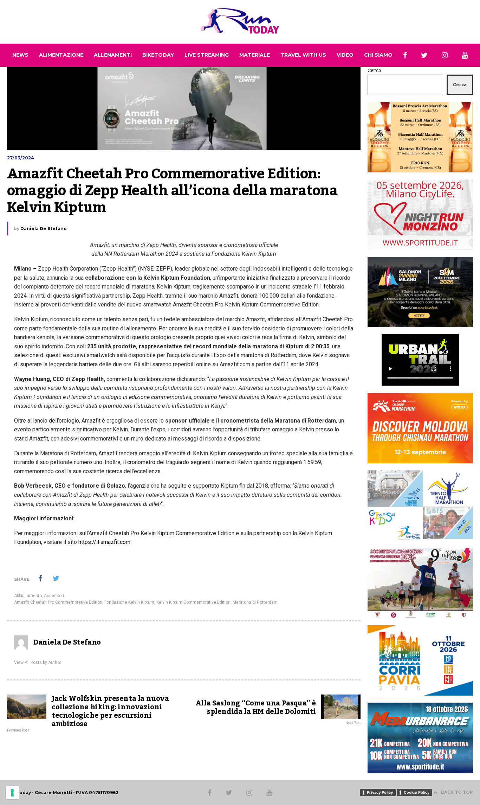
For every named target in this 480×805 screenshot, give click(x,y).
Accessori (54, 595)
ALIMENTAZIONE (61, 55)
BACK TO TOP (457, 792)
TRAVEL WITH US (303, 55)
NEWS (20, 55)
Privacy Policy (380, 792)
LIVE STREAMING (206, 55)
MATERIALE (254, 55)
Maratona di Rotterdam (255, 602)
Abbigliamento (28, 595)
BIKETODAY (158, 55)
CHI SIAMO (378, 55)
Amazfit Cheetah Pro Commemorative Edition (58, 602)
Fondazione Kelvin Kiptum (129, 602)
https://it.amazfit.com (104, 542)
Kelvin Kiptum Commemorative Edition (193, 602)
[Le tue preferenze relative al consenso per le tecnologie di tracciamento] (12, 792)
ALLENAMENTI (113, 55)
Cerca (374, 71)
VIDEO (345, 55)
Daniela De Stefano (43, 228)
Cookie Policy (416, 792)
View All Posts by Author (37, 662)
